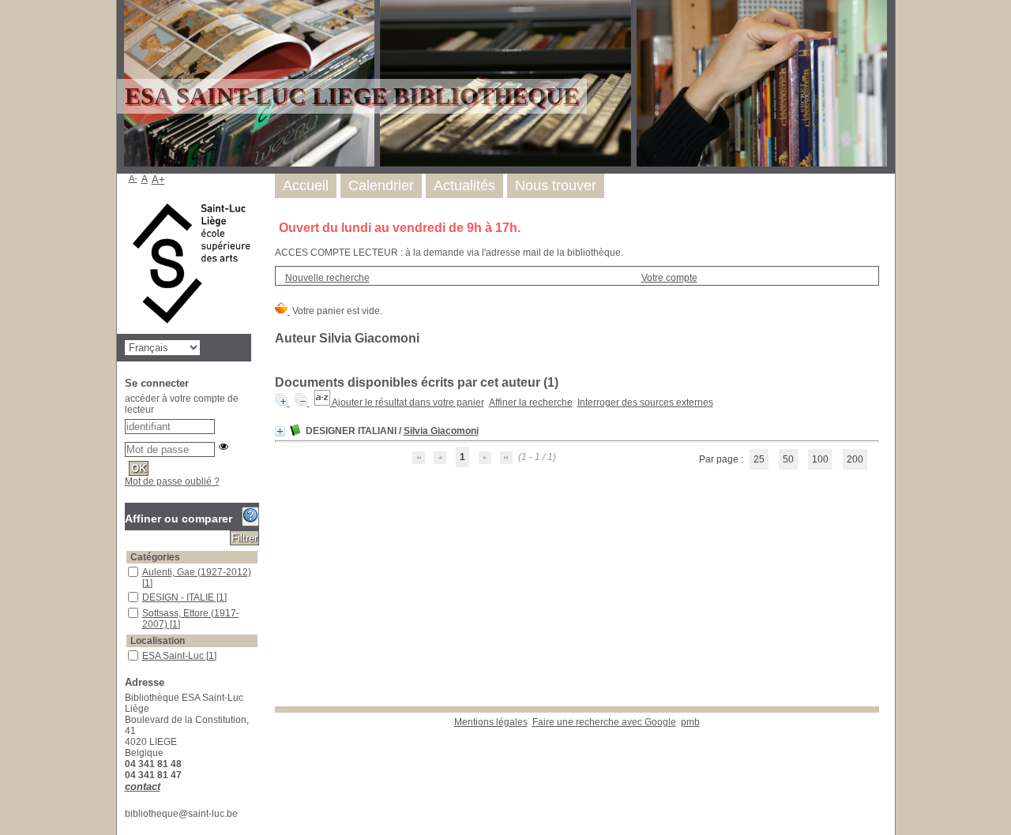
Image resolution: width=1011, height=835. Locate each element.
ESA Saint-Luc (174, 655)
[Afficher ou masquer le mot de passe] (223, 446)
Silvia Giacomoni (441, 430)
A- (133, 178)
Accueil (306, 185)
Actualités (464, 185)
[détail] (280, 431)
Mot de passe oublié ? (172, 481)
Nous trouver (555, 185)
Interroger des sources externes (645, 402)
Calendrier (381, 185)
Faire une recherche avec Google (604, 722)
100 (820, 459)
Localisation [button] (157, 640)
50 (788, 459)
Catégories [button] (155, 557)
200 (855, 459)
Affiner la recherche (531, 402)
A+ (158, 179)
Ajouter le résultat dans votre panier (408, 402)
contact (142, 786)
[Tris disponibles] (323, 402)
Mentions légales (491, 722)
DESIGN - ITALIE (179, 597)
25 (759, 459)
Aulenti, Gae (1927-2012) (196, 572)
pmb (690, 722)
